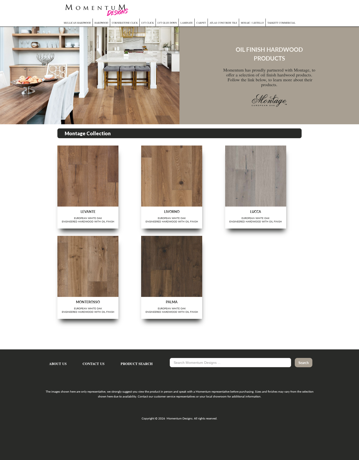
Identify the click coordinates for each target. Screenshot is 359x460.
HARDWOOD (101, 22)
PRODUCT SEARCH (137, 363)
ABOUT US (58, 363)
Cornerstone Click (125, 22)
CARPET (201, 22)
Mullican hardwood (77, 22)
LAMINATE (186, 22)
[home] (96, 9)
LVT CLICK (147, 22)
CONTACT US (94, 363)
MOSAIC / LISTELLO (252, 22)
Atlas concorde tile (223, 22)
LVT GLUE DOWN (167, 22)
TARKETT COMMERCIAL (281, 22)
